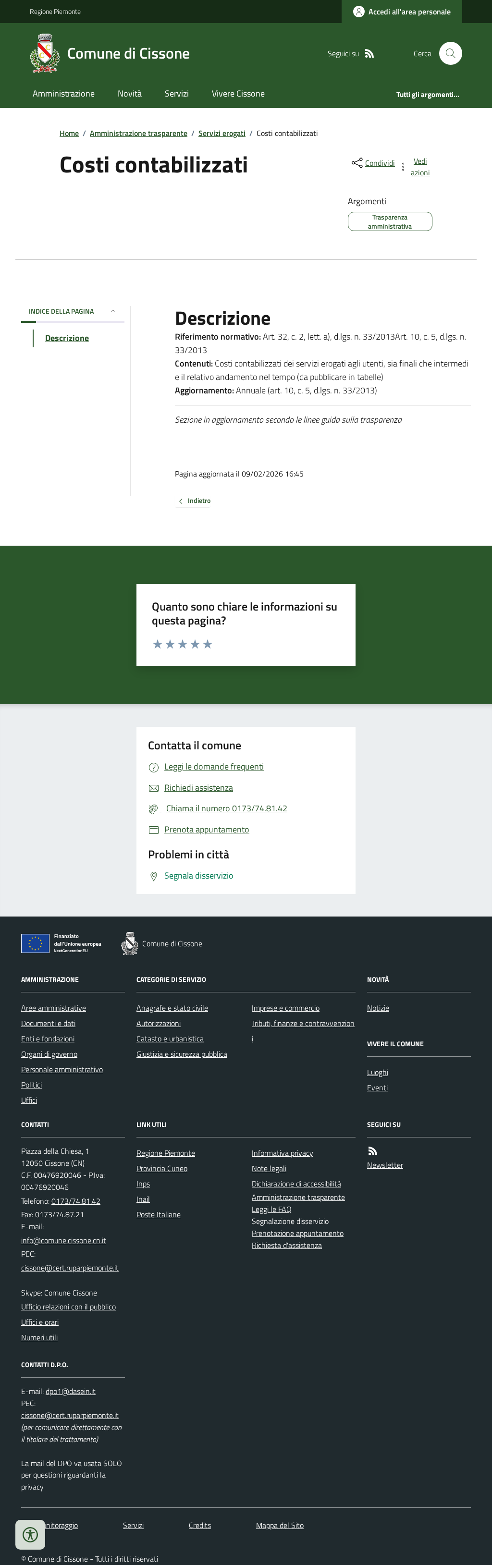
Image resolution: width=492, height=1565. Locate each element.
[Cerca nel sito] (446, 53)
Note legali (269, 1168)
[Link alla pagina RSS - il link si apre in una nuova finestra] (369, 54)
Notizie (378, 1008)
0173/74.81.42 (75, 1201)
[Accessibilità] (30, 1534)
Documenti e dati (48, 1023)
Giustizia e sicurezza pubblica (181, 1054)
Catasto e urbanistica (170, 1038)
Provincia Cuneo (161, 1168)
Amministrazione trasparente (138, 133)
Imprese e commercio (286, 1008)
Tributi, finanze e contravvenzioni (303, 1030)
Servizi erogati (222, 133)
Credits (200, 1525)
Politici (31, 1084)
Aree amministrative (53, 1008)
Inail (143, 1199)
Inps (143, 1183)
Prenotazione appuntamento (298, 1233)
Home (69, 133)
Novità (130, 93)
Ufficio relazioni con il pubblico (68, 1306)
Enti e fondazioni (47, 1038)
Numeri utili (39, 1337)
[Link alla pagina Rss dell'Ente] (373, 1151)
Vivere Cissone (238, 93)
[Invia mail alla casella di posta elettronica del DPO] (71, 1391)
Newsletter (385, 1165)
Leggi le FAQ (272, 1209)
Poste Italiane (158, 1214)
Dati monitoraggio (49, 1525)
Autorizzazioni (158, 1023)
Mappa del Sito (280, 1525)
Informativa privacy (282, 1153)
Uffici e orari (40, 1322)
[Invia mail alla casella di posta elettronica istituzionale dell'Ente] (63, 1240)
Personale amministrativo (62, 1069)
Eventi (377, 1087)
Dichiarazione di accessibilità (296, 1183)
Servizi (177, 93)
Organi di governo (49, 1054)
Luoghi (377, 1072)
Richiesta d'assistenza (287, 1245)
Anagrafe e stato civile (172, 1008)
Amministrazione (64, 93)
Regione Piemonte (55, 11)
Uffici (29, 1100)
